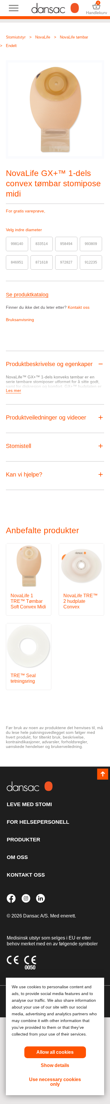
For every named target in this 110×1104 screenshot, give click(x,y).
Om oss (17, 857)
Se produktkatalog (27, 295)
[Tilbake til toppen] (102, 774)
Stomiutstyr (16, 37)
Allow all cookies (55, 1052)
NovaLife (42, 37)
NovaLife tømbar (74, 37)
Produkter (23, 840)
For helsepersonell (38, 822)
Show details (55, 1065)
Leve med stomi (29, 804)
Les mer (13, 390)
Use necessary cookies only (55, 1082)
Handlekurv (96, 8)
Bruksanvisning (20, 319)
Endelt (11, 45)
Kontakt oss (78, 307)
